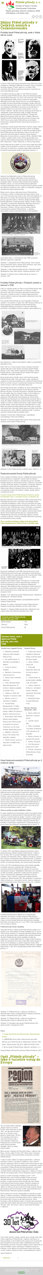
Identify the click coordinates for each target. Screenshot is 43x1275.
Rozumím (21, 1272)
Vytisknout (6, 1258)
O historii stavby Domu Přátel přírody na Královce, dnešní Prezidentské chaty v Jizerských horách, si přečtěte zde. (20, 496)
